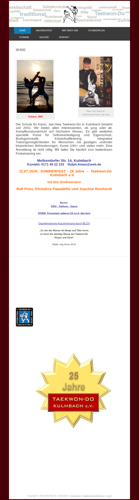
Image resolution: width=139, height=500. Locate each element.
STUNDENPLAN (96, 30)
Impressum (75, 495)
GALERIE (44, 37)
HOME (22, 30)
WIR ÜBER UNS (70, 30)
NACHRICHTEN (44, 30)
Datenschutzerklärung (94, 495)
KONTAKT (64, 37)
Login (109, 495)
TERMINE (24, 37)
